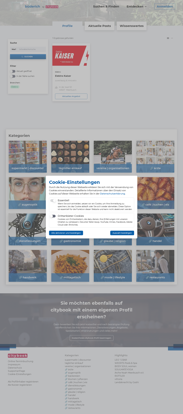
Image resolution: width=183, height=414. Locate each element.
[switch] (53, 200)
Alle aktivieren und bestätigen (66, 233)
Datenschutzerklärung (112, 193)
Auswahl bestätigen (122, 233)
